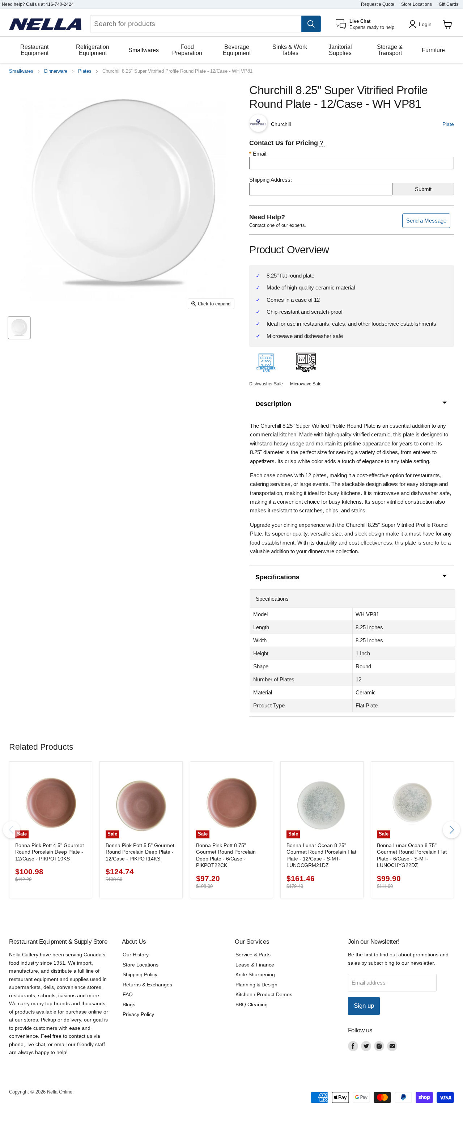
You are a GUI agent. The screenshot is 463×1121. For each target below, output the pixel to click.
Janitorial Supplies (340, 50)
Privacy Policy (138, 1014)
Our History (136, 954)
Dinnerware (55, 71)
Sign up (364, 1005)
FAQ (128, 994)
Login (425, 24)
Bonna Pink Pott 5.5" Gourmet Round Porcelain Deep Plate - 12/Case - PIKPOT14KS (140, 852)
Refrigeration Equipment (92, 50)
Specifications (277, 577)
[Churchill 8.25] (19, 328)
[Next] (451, 829)
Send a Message (426, 220)
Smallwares (143, 50)
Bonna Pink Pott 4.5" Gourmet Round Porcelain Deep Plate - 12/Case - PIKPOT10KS (49, 852)
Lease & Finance (254, 965)
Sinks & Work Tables (289, 50)
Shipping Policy (140, 974)
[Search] (311, 24)
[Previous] (11, 829)
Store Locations (416, 4)
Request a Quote (377, 4)
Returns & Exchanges (147, 984)
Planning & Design (256, 984)
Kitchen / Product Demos (263, 994)
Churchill (281, 124)
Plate (448, 124)
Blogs (129, 1004)
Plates (85, 71)
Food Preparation (187, 50)
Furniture (433, 50)
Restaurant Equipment (34, 50)
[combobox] (195, 24)
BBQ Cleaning (251, 1004)
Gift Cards (448, 4)
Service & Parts (253, 954)
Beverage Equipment (237, 50)
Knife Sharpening (255, 974)
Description (273, 403)
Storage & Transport (390, 50)
